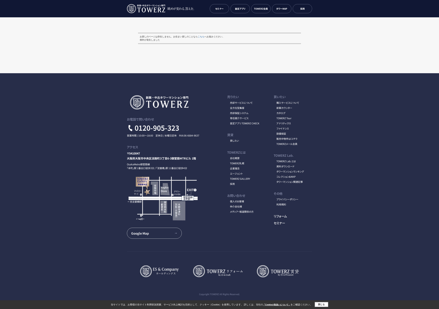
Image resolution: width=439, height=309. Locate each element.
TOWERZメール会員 (286, 144)
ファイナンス (282, 128)
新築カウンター (284, 108)
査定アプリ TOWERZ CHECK (244, 123)
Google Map (140, 233)
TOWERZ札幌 (237, 163)
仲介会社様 (236, 206)
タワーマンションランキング (290, 171)
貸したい (234, 140)
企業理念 (235, 168)
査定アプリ (240, 8)
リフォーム (280, 216)
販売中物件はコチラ (286, 138)
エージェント (236, 173)
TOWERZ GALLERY (240, 178)
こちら (201, 36)
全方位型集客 (237, 108)
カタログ (280, 113)
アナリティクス (283, 123)
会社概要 (235, 158)
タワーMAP (281, 8)
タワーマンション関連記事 (289, 181)
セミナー (219, 8)
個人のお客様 (237, 201)
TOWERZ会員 (261, 8)
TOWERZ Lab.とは (286, 161)
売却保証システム (239, 113)
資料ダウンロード (285, 166)
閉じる (321, 304)
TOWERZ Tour (283, 118)
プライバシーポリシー (287, 199)
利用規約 (281, 204)
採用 (302, 8)
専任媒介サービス (239, 118)
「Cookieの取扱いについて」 (276, 305)
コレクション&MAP (286, 176)
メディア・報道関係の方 (242, 211)
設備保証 (281, 133)
